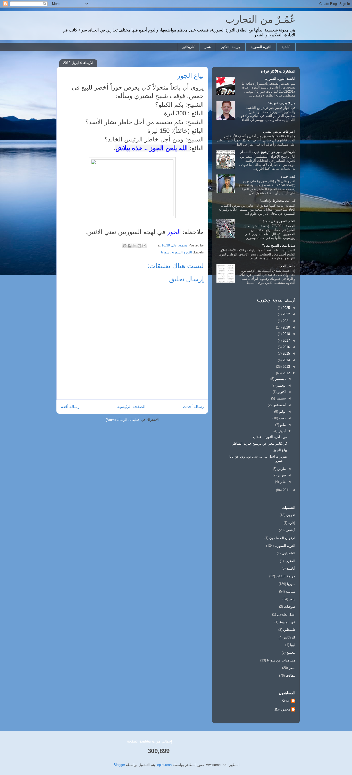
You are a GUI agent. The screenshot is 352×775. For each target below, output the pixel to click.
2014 (286, 360)
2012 (286, 373)
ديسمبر (280, 379)
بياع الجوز (280, 450)
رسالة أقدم (70, 406)
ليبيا (292, 645)
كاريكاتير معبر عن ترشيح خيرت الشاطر (267, 152)
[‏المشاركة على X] (134, 245)
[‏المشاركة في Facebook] (129, 245)
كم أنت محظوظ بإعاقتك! (277, 201)
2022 (286, 314)
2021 (286, 321)
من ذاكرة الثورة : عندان (270, 437)
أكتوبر (281, 392)
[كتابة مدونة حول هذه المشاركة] (139, 245)
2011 (286, 490)
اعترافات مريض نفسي (279, 131)
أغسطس (279, 405)
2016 (286, 347)
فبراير (281, 475)
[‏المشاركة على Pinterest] (124, 245)
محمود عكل (281, 709)
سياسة (290, 591)
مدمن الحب (287, 266)
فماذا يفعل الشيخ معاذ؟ (278, 245)
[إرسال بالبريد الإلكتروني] (144, 245)
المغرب (290, 561)
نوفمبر (280, 385)
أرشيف (290, 530)
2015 (286, 353)
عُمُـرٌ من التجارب (260, 19)
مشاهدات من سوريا (281, 660)
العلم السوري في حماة (279, 221)
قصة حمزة (287, 176)
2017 (286, 340)
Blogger (119, 765)
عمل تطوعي (286, 614)
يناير (282, 482)
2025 (286, 308)
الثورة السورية (261, 47)
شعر (208, 47)
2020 (286, 327)
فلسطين (289, 630)
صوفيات (289, 607)
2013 (286, 367)
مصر (292, 668)
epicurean (164, 765)
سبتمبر (280, 398)
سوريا (165, 252)
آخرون (290, 515)
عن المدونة (287, 622)
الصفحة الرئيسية (131, 406)
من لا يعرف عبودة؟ (281, 103)
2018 (286, 334)
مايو (282, 425)
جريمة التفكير (230, 47)
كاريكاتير (188, 47)
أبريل (281, 431)
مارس (281, 469)
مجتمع (291, 652)
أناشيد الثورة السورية (280, 79)
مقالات (290, 675)
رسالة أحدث (193, 406)
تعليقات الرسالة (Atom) (122, 420)
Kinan (286, 700)
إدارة (291, 523)
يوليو (282, 411)
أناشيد (286, 47)
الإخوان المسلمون (282, 538)
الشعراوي (288, 553)
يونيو (282, 418)
